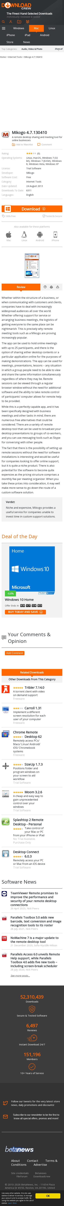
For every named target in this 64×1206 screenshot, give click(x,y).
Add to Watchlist (24, 144)
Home (3, 56)
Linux (52, 28)
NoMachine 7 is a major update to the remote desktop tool (35, 940)
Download (31, 209)
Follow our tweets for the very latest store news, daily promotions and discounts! (35, 1103)
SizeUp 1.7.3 (34, 764)
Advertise (40, 1165)
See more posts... (20, 975)
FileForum (21, 1176)
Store (10, 42)
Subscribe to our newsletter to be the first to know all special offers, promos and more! (36, 1116)
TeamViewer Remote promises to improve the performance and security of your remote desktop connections (34, 899)
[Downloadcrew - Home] (16, 6)
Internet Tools (15, 56)
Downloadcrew (41, 1176)
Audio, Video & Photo (31, 48)
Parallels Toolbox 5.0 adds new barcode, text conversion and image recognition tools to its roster (36, 921)
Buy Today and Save (23, 612)
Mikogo (30, 172)
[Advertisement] (32, 94)
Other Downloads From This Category (32, 679)
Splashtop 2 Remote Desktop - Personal (28, 822)
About (15, 1161)
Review (21, 287)
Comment (47, 144)
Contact (32, 1161)
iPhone (11, 35)
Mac (36, 28)
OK (48, 1196)
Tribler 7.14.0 (34, 687)
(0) (38, 153)
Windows (18, 28)
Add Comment (14, 653)
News (26, 42)
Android (44, 35)
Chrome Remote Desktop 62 (27, 734)
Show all (58, 48)
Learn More (12, 1203)
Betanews (40, 1173)
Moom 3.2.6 (33, 792)
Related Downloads (32, 672)
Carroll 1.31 (33, 708)
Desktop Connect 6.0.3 (26, 854)
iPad (27, 35)
